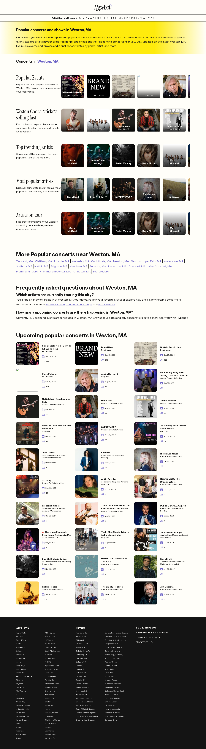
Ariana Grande (22, 709)
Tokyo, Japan (110, 705)
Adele (18, 662)
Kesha (47, 709)
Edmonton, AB (81, 694)
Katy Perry (20, 647)
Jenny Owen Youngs (79, 304)
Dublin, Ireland (111, 665)
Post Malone (50, 636)
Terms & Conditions (148, 637)
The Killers (49, 698)
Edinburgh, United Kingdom (87, 716)
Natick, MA (41, 266)
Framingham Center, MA (55, 271)
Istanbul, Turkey (111, 694)
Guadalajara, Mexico (84, 702)
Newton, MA (121, 261)
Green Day (20, 702)
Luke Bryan (49, 716)
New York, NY (81, 633)
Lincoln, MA (62, 261)
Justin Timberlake (52, 651)
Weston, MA (48, 61)
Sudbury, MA (24, 266)
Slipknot (48, 727)
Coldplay (19, 651)
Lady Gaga (20, 665)
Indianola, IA (81, 636)
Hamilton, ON (81, 658)
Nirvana (48, 654)
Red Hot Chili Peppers (24, 676)
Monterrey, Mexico (83, 705)
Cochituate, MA (101, 261)
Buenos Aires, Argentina (114, 716)
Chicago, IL (80, 640)
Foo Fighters (50, 658)
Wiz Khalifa (50, 738)
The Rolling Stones (52, 720)
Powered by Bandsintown (152, 632)
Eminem (19, 636)
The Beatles (20, 687)
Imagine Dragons (23, 705)
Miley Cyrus (50, 633)
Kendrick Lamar (22, 720)
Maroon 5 (20, 654)
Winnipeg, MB (81, 654)
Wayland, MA (24, 261)
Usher (18, 727)
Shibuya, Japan (111, 702)
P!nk (18, 723)
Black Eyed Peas (51, 713)
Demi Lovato (50, 691)
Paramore (20, 731)
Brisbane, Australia (112, 713)
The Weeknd (21, 691)
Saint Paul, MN (82, 644)
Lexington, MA (117, 266)
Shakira (48, 702)
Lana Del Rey (50, 647)
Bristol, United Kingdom (85, 720)
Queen (19, 738)
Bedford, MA (101, 271)
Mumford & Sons (52, 683)
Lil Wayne (49, 640)
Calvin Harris (50, 723)
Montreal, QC (81, 691)
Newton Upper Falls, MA (146, 261)
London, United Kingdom (86, 713)
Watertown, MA (173, 261)
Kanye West (21, 734)
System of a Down (52, 665)
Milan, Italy (109, 669)
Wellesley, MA (80, 261)
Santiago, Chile (111, 720)
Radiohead (49, 694)
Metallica (20, 698)
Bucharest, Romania (113, 683)
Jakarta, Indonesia (112, 709)
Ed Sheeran (20, 658)
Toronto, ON (80, 680)
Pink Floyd (49, 673)
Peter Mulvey (106, 304)
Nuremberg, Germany (114, 654)
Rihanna (19, 680)
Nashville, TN (81, 647)
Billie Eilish (20, 713)
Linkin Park (20, 673)
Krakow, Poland (111, 680)
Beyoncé (19, 683)
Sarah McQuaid (55, 304)
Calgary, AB (81, 662)
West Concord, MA (160, 266)
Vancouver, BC (82, 683)
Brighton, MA (59, 266)
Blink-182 (49, 705)
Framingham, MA (27, 271)
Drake (18, 644)
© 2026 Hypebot (146, 627)
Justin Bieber (21, 669)
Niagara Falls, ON (83, 687)
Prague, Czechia (111, 644)
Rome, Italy (109, 676)
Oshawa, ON (81, 673)
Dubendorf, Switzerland (114, 691)
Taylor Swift (20, 633)
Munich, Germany (112, 658)
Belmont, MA (97, 266)
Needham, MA (78, 266)
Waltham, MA (43, 261)
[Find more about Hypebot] (103, 7)
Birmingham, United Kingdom (117, 633)
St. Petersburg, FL (83, 651)
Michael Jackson (23, 716)
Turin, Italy (109, 673)
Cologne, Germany (112, 651)
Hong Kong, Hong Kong (114, 698)
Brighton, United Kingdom (115, 640)
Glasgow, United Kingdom (115, 636)
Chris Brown (50, 644)
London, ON (80, 669)
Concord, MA (137, 266)
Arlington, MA (82, 271)
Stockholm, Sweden (112, 687)
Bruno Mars (21, 640)
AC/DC (48, 662)
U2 (17, 694)
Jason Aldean (50, 734)
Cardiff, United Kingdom (85, 709)
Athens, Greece (111, 662)
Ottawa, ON (81, 676)
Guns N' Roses (51, 687)
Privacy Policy (145, 642)
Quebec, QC (81, 665)
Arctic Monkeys (51, 669)
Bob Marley (49, 731)
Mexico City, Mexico (84, 698)
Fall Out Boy (50, 680)
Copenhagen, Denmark (114, 647)
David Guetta (50, 676)
